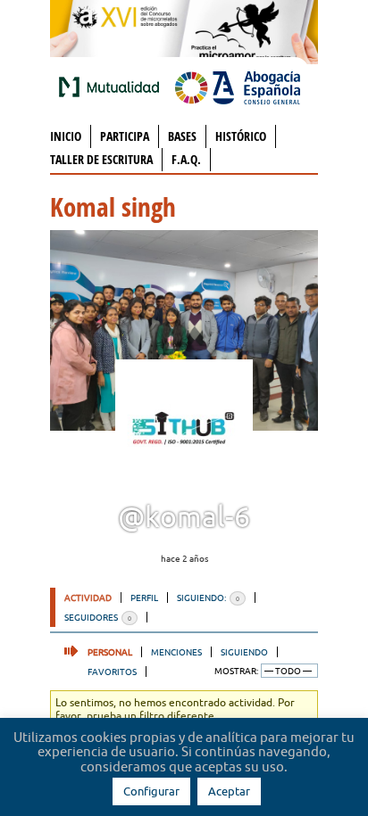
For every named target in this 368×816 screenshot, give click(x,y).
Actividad (88, 597)
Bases (182, 136)
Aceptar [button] (229, 791)
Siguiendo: (208, 597)
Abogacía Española (237, 86)
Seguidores (97, 617)
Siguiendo (244, 652)
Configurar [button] (151, 791)
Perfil (144, 597)
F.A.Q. (186, 159)
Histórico (240, 136)
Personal (110, 652)
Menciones (176, 652)
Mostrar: (236, 671)
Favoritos (112, 671)
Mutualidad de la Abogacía (112, 86)
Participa (124, 136)
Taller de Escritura (101, 159)
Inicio (65, 136)
